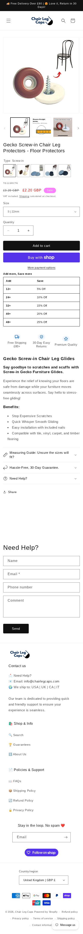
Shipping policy (66, 918)
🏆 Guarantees (19, 744)
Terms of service (43, 918)
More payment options (42, 267)
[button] (8, 20)
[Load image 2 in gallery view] (41, 127)
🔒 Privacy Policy (21, 810)
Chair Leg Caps (24, 912)
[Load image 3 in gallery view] (62, 127)
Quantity (8, 222)
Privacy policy (20, 918)
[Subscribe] (65, 837)
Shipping (24, 196)
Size (6, 203)
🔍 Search (16, 735)
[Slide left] (4, 128)
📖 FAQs (15, 781)
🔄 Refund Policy (21, 800)
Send (16, 628)
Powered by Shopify (46, 912)
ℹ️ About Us (17, 754)
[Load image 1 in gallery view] (20, 127)
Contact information (43, 925)
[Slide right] (78, 128)
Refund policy (70, 912)
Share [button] (12, 492)
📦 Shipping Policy (22, 790)
